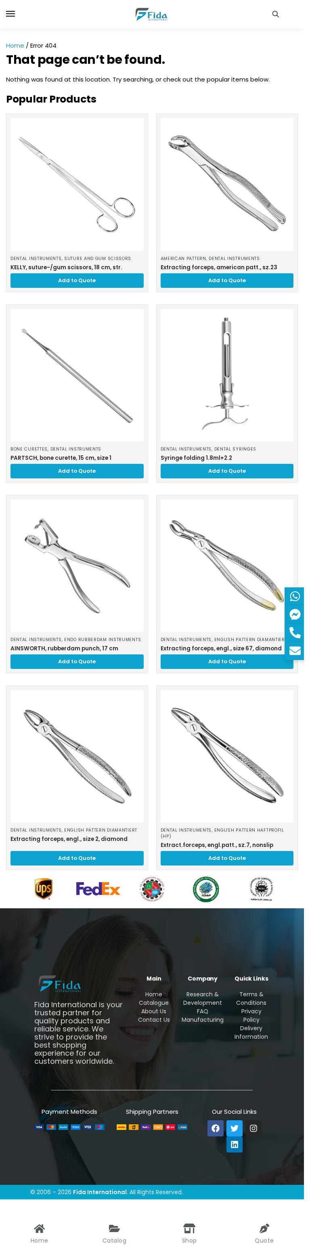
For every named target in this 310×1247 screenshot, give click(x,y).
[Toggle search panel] (276, 14)
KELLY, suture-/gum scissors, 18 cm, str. (66, 267)
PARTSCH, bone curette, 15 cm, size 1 (60, 458)
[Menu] (18, 14)
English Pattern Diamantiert (250, 640)
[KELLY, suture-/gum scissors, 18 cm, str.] (77, 184)
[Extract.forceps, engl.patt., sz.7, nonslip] (227, 756)
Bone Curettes (29, 449)
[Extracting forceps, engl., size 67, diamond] (227, 566)
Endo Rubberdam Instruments (102, 640)
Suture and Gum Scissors (97, 259)
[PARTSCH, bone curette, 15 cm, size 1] (77, 375)
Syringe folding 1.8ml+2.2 (196, 458)
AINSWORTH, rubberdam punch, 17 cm (64, 648)
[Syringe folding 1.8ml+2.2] (227, 375)
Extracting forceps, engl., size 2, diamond (69, 839)
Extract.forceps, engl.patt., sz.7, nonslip (217, 845)
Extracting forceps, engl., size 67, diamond (221, 648)
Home (15, 45)
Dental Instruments (36, 259)
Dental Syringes (235, 449)
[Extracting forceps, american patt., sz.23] (227, 184)
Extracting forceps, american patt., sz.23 (219, 267)
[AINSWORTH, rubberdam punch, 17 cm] (77, 566)
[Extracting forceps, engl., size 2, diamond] (77, 756)
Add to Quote (77, 280)
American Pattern (183, 259)
